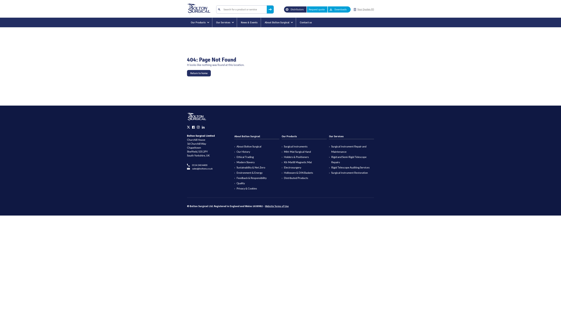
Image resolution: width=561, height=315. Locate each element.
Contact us (306, 22)
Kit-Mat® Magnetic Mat (298, 162)
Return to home (199, 73)
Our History (243, 151)
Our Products (198, 22)
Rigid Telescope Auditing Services (350, 167)
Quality (241, 183)
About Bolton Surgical (277, 22)
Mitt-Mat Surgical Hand (297, 151)
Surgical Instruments (296, 146)
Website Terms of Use (277, 206)
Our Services (223, 22)
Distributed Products (296, 178)
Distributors (297, 9)
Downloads (340, 9)
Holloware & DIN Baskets (298, 172)
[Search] (270, 9)
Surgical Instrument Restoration (349, 172)
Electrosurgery (292, 167)
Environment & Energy (250, 172)
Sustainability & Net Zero (251, 167)
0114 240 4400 (199, 165)
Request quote (317, 9)
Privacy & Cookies (247, 188)
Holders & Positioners (296, 157)
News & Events (249, 22)
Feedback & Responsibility (252, 178)
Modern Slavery (246, 162)
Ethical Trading (245, 157)
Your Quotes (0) (365, 9)
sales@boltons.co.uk (202, 168)
